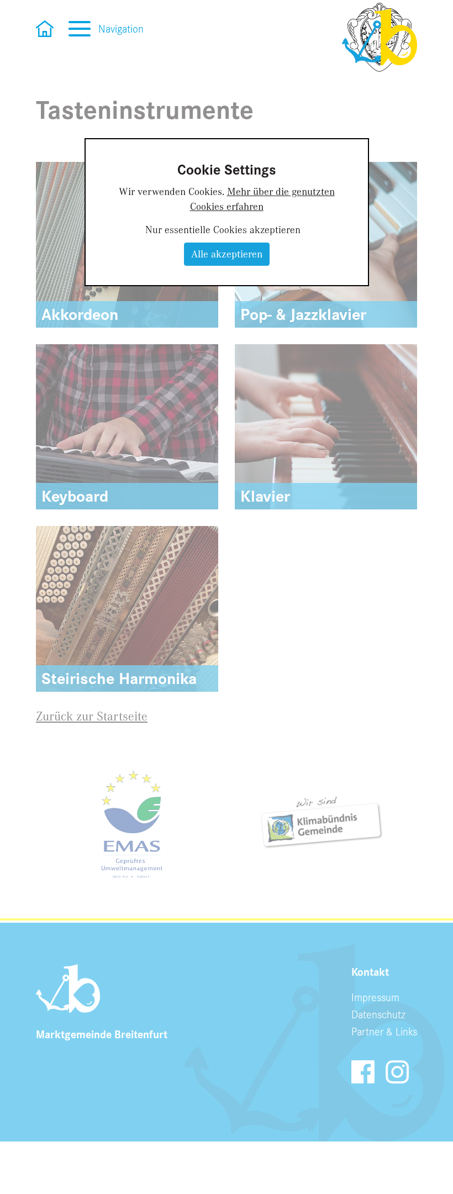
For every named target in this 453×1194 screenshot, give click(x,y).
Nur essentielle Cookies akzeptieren (223, 229)
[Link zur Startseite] (379, 37)
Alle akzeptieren (226, 253)
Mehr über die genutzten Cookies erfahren (262, 198)
